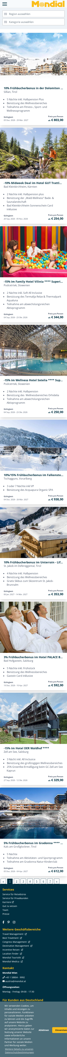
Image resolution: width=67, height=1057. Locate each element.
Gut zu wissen (9, 906)
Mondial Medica (11, 961)
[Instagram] (14, 922)
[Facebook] (3, 922)
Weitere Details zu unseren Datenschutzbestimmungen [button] (19, 1051)
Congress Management (14, 941)
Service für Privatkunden (15, 898)
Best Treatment (10, 937)
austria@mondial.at (15, 981)
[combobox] (33, 14)
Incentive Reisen (11, 949)
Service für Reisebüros (14, 894)
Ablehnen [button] (44, 1030)
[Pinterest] (8, 922)
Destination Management (16, 945)
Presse (5, 913)
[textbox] (33, 13)
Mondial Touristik (11, 957)
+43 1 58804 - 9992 (15, 977)
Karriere (6, 902)
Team (5, 909)
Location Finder (10, 953)
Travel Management (13, 933)
